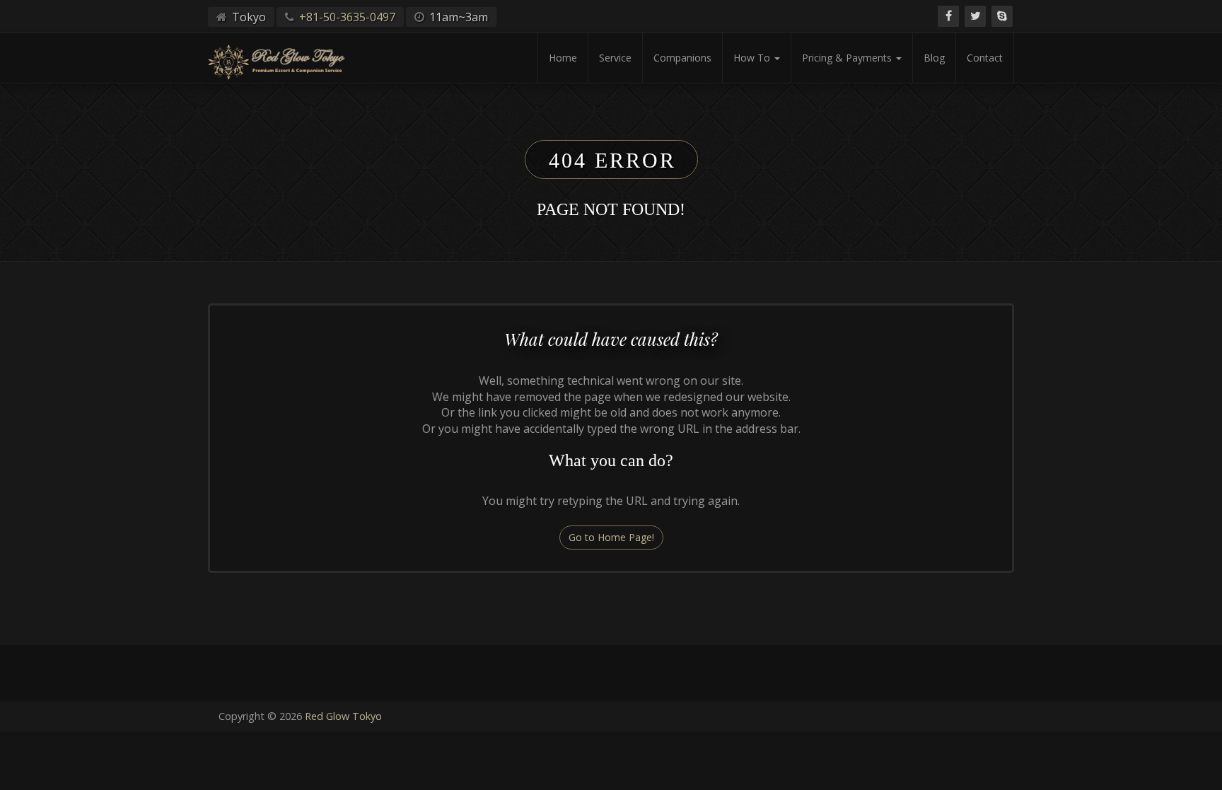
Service (615, 57)
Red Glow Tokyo (343, 716)
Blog (934, 57)
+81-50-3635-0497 (347, 17)
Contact (985, 57)
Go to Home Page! (611, 537)
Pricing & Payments (848, 57)
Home (563, 57)
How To (753, 57)
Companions (682, 57)
